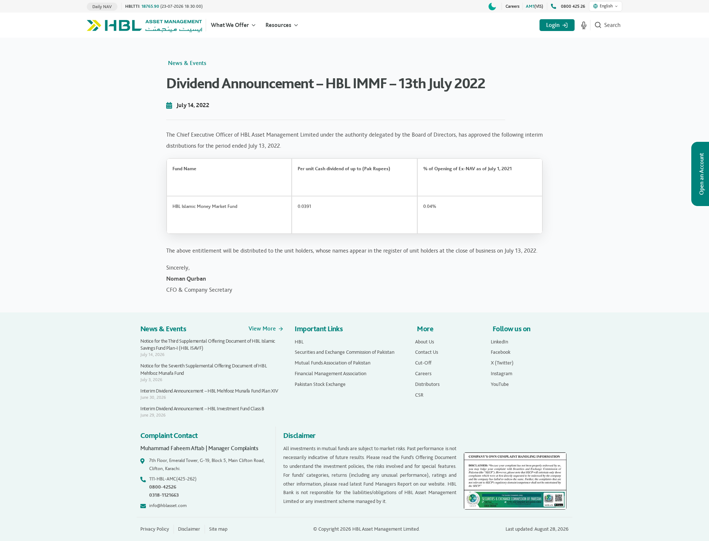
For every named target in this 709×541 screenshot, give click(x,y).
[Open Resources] (296, 25)
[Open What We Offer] (254, 25)
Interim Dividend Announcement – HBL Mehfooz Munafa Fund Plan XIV (209, 391)
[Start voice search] (584, 25)
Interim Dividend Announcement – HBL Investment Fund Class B (202, 408)
